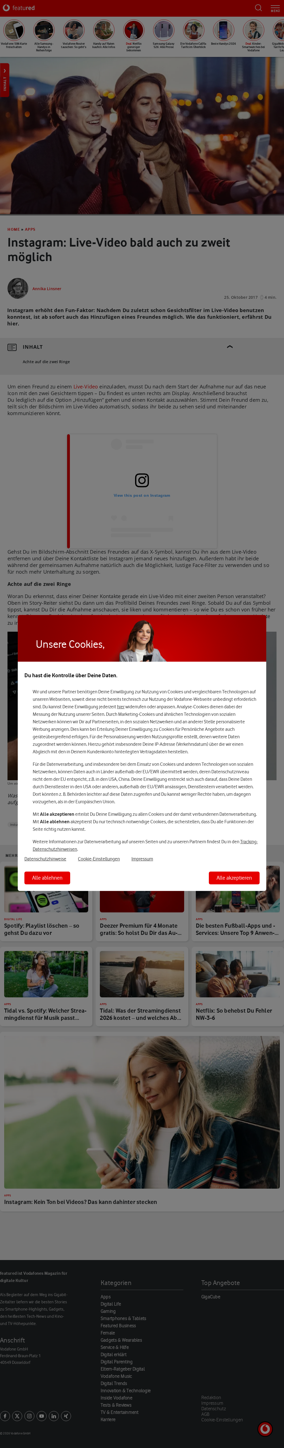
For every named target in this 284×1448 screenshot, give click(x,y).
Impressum (142, 859)
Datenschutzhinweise (45, 859)
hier (121, 706)
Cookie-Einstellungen (99, 859)
